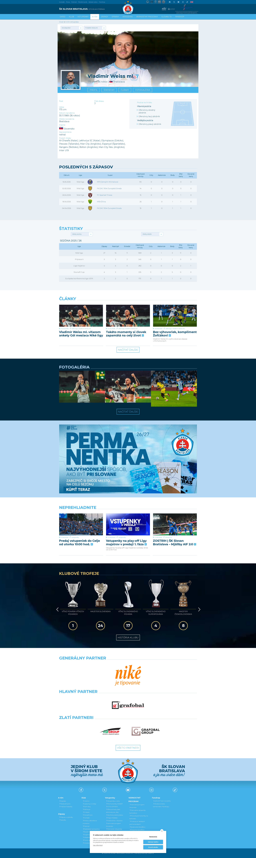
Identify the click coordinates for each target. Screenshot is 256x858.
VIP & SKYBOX (112, 807)
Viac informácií (97, 845)
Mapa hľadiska (112, 818)
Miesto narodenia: (66, 119)
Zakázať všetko (153, 842)
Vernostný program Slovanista (113, 825)
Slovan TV (168, 537)
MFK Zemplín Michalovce (107, 182)
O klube (87, 812)
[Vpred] (199, 609)
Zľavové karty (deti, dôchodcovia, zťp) (113, 811)
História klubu (128, 637)
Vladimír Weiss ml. (84, 328)
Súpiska (75, 22)
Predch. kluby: (65, 138)
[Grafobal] (128, 705)
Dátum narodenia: (67, 113)
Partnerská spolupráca (92, 829)
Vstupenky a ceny (113, 801)
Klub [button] (71, 17)
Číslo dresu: (99, 101)
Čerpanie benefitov (137, 830)
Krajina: (62, 125)
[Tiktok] (187, 2)
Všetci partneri (128, 747)
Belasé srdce (93, 2)
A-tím (67, 22)
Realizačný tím (65, 804)
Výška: (61, 107)
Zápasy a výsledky (66, 817)
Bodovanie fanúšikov (138, 827)
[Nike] (128, 675)
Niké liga (75, 328)
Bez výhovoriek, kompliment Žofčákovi (175, 333)
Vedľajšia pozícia (145, 120)
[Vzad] (57, 609)
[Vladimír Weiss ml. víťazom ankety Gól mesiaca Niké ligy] (81, 316)
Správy (115, 17)
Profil (94, 90)
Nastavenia (153, 836)
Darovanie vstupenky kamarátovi (114, 830)
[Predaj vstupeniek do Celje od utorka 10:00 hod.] (81, 524)
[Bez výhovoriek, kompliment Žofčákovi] (175, 316)
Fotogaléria (142, 90)
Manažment (88, 815)
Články (125, 90)
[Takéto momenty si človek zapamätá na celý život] (128, 316)
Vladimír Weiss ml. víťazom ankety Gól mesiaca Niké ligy (81, 333)
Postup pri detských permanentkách (137, 823)
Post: (61, 101)
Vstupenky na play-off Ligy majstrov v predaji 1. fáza (126, 542)
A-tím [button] (94, 17)
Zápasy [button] (104, 17)
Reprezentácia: (65, 132)
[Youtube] (178, 2)
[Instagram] (183, 2)
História (86, 801)
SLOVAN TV (166, 17)
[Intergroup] (110, 731)
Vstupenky (75, 537)
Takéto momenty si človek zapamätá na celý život (126, 333)
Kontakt (87, 818)
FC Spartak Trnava (104, 195)
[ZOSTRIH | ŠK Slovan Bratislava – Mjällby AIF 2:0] (175, 524)
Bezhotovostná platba (115, 815)
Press (68, 2)
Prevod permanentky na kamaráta (139, 817)
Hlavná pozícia (144, 106)
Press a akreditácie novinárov (90, 822)
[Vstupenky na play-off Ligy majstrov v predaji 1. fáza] (128, 524)
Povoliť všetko (153, 847)
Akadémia (127, 17)
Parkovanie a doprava (114, 821)
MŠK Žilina (101, 202)
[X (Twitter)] (174, 2)
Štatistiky (109, 90)
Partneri (87, 826)
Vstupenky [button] (83, 17)
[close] (162, 831)
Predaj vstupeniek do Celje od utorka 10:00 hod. (79, 542)
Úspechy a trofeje (90, 804)
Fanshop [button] (179, 17)
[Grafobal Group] (146, 731)
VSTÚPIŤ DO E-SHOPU (162, 801)
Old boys (87, 809)
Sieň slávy (87, 807)
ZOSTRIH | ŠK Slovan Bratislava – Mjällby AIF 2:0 (173, 542)
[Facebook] (170, 2)
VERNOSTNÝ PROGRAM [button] (147, 17)
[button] (72, 28)
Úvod (62, 17)
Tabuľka (63, 820)
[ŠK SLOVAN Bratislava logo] (128, 7)
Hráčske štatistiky (66, 807)
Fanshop (102, 2)
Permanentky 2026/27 (115, 804)
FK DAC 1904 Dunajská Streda (109, 188)
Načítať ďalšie (128, 349)
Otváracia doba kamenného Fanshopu (161, 805)
